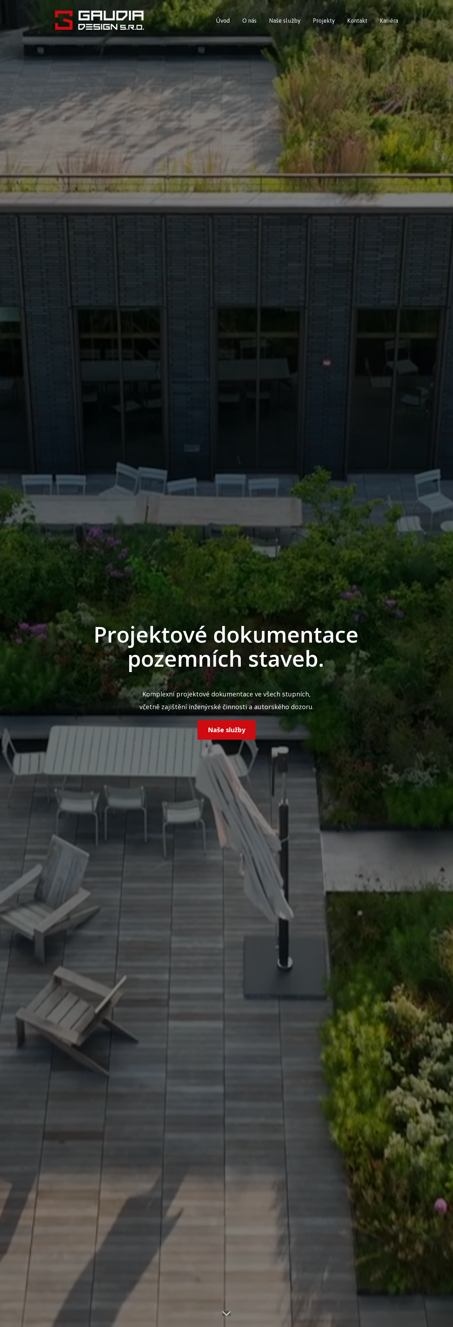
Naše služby (284, 20)
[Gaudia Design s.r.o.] (99, 21)
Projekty (324, 20)
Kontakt (357, 20)
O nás (249, 20)
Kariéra (389, 20)
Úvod (223, 20)
